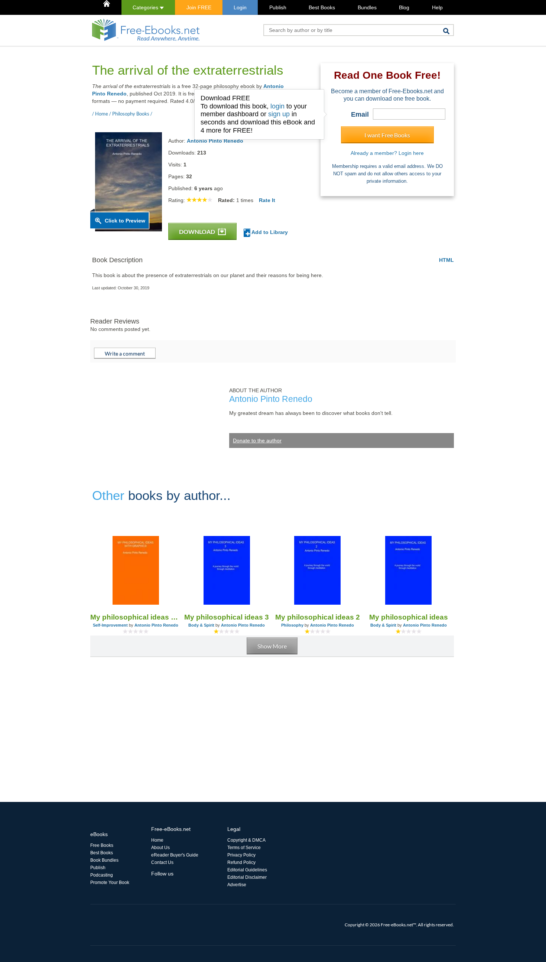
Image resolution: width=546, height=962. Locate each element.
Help (437, 7)
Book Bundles (104, 860)
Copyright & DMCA (246, 840)
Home (157, 840)
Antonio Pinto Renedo (215, 141)
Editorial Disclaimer (247, 877)
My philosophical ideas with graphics (135, 617)
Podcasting (101, 875)
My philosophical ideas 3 (226, 617)
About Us (160, 847)
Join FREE (198, 7)
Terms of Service (244, 847)
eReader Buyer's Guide (174, 855)
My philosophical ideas (408, 617)
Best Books (322, 7)
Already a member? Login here (387, 153)
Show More (272, 646)
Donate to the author (257, 440)
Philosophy (292, 625)
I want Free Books (387, 135)
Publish (277, 7)
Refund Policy (241, 862)
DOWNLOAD (197, 231)
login (277, 106)
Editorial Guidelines (247, 869)
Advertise (236, 884)
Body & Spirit (201, 625)
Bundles (367, 7)
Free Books (101, 845)
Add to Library (269, 232)
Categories (146, 7)
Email (360, 114)
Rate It (267, 200)
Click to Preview (125, 221)
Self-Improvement (110, 625)
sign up (279, 114)
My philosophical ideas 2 (317, 617)
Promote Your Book (109, 882)
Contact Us (162, 862)
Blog (404, 7)
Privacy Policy (241, 855)
